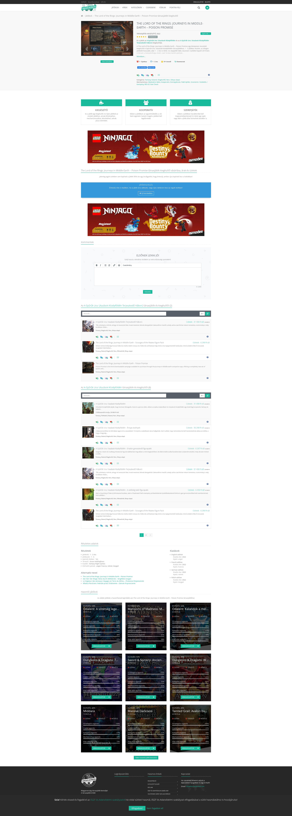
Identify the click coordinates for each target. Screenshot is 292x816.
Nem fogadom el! (155, 808)
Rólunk (150, 787)
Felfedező (104, 416)
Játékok (115, 7)
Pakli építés (185, 82)
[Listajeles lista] (105, 265)
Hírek (124, 7)
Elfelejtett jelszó (153, 784)
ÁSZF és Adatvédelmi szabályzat (158, 791)
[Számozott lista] (109, 265)
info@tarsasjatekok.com (195, 786)
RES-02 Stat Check (151, 84)
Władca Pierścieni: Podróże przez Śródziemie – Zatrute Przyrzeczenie (108, 583)
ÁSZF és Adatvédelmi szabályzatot (107, 799)
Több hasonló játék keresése (146, 758)
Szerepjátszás (175, 82)
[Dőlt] (100, 265)
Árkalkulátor (198, 2)
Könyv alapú (175, 80)
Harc (168, 80)
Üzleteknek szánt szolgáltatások (159, 794)
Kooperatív (165, 82)
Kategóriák (136, 7)
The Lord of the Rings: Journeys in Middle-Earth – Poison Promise (107, 576)
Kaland (154, 80)
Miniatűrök (120, 351)
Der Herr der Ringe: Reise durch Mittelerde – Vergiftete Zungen (106, 579)
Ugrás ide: (205, 33)
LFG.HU (103, 2)
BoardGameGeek (93, 2)
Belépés (207, 2)
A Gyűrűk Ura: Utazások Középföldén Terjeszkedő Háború (113, 305)
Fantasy (148, 80)
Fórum (162, 7)
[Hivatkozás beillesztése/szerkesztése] (114, 265)
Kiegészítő (162, 80)
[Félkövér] (97, 265)
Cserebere (151, 7)
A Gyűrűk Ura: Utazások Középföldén (161, 40)
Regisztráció (152, 781)
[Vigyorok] (119, 265)
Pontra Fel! (174, 7)
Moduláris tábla (154, 82)
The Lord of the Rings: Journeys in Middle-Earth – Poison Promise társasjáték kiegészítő (136, 15)
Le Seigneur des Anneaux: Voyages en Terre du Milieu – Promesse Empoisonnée (113, 581)
